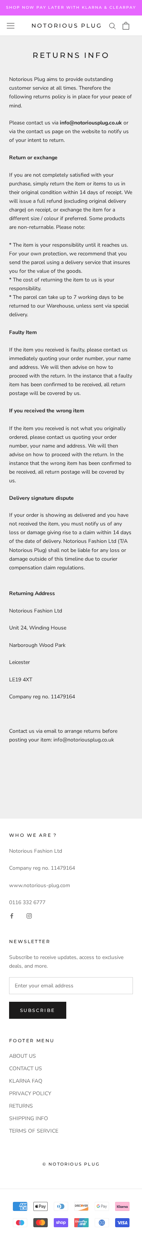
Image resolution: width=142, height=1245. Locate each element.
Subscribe (37, 1010)
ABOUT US (22, 1056)
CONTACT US (25, 1068)
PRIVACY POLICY (30, 1093)
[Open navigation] (10, 26)
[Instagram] (29, 915)
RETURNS (21, 1106)
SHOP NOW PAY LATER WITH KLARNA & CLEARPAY (71, 7)
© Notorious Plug (71, 1164)
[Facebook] (11, 915)
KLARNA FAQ (25, 1081)
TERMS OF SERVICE (33, 1131)
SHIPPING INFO (28, 1118)
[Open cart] (126, 26)
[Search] (112, 25)
